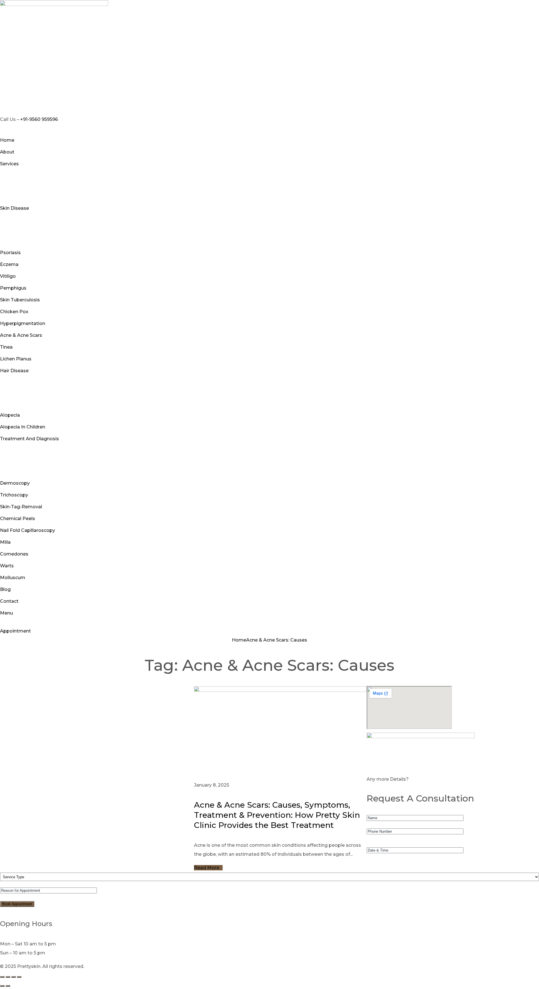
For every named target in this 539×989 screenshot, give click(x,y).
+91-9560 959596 (39, 119)
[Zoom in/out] (2, 977)
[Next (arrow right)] (8, 986)
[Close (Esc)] (19, 977)
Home (239, 640)
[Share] (13, 977)
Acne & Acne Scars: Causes (276, 640)
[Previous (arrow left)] (2, 986)
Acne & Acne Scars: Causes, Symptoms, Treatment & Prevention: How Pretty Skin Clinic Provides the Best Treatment (277, 815)
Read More (206, 867)
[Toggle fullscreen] (8, 977)
